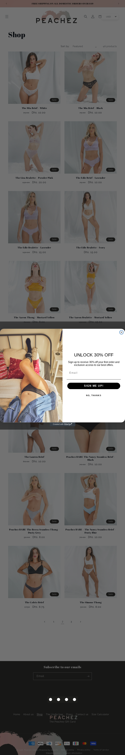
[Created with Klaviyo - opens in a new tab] (62, 424)
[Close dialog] (122, 332)
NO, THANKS (93, 395)
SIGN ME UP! (93, 385)
